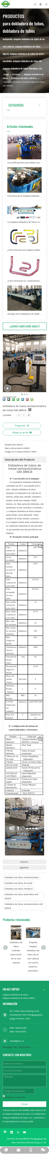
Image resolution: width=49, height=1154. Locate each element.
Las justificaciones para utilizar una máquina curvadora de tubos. (24, 162)
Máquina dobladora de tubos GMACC (19, 998)
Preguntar (20, 425)
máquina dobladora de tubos (15, 994)
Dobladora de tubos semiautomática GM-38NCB (23, 906)
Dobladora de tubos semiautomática (21, 877)
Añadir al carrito (20, 432)
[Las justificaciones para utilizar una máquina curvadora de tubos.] (24, 146)
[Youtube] (24, 1132)
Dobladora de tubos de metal (18, 883)
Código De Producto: (14, 451)
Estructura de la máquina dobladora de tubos (24, 195)
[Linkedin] (11, 1132)
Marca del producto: (14, 448)
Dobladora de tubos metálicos (18, 888)
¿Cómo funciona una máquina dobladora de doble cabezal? (24, 250)
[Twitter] (18, 1132)
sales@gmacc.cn (17, 1041)
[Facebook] (5, 1132)
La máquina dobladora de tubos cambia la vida (24, 222)
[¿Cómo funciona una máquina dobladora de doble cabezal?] (24, 237)
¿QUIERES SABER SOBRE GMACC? (25, 326)
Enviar (24, 1104)
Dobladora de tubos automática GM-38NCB (21, 896)
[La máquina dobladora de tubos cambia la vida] (24, 210)
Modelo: (8, 444)
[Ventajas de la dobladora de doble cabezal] (24, 298)
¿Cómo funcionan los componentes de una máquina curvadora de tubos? (24, 280)
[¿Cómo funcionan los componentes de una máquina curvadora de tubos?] (24, 266)
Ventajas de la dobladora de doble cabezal (24, 313)
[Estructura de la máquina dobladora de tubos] (24, 180)
